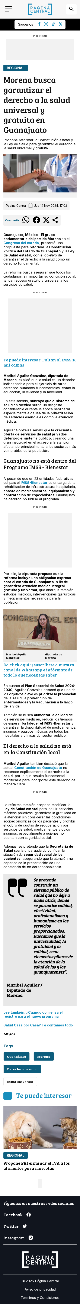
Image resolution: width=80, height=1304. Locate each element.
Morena (43, 1056)
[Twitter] (61, 25)
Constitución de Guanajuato (38, 768)
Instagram (14, 1237)
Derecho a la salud (22, 1069)
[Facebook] (39, 25)
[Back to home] (40, 9)
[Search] (71, 9)
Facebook (13, 1214)
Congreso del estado (21, 243)
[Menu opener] (8, 9)
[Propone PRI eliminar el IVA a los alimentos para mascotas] (40, 1127)
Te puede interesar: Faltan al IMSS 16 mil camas (40, 362)
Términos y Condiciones (40, 1297)
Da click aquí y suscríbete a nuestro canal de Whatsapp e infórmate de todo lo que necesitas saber (38, 670)
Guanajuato (16, 1056)
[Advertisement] (40, 49)
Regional (15, 68)
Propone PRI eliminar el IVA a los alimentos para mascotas (36, 1165)
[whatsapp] (26, 223)
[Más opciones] (55, 222)
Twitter (11, 1226)
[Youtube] (46, 25)
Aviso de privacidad (40, 1289)
